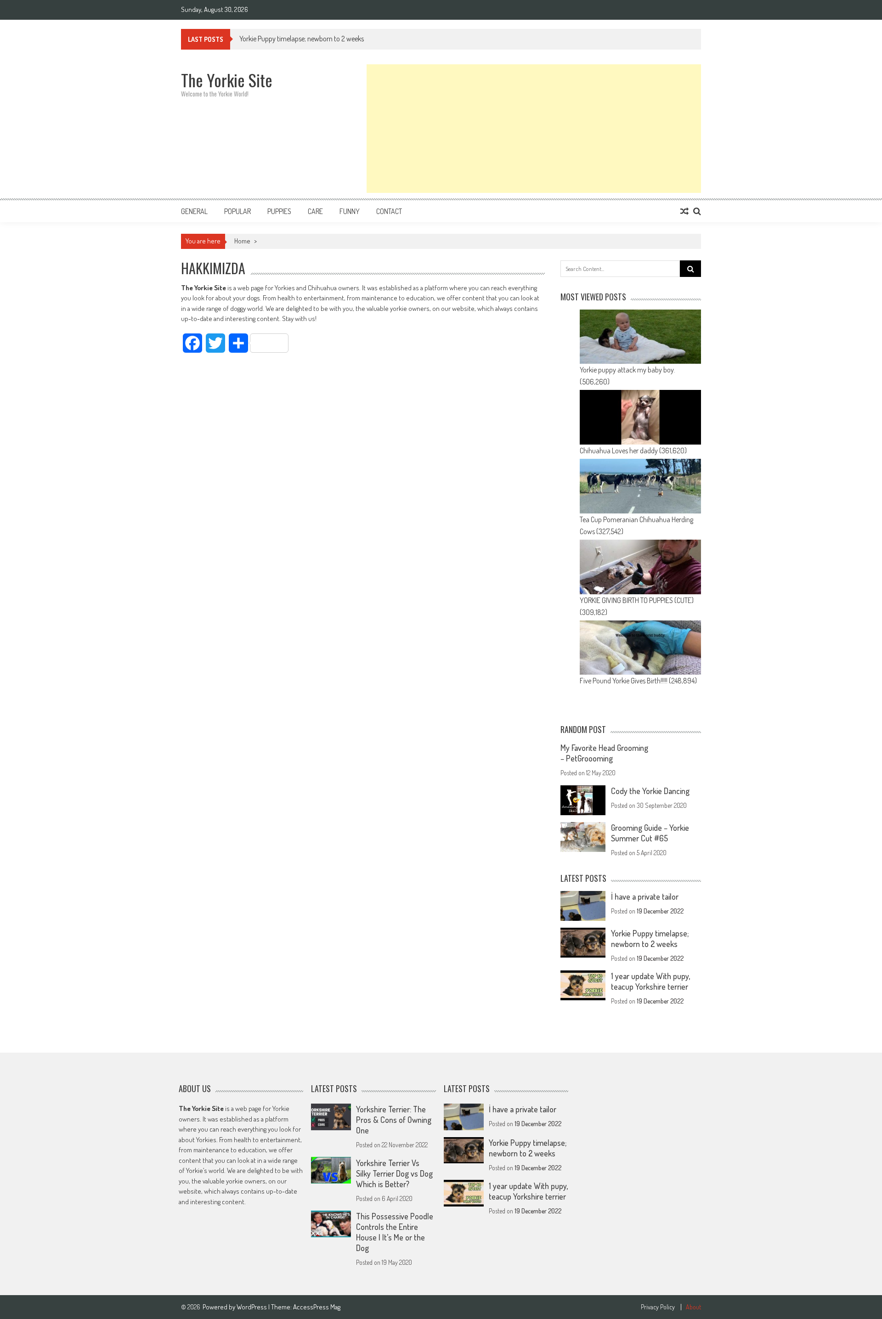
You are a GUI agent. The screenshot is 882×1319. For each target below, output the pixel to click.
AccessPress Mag (316, 1306)
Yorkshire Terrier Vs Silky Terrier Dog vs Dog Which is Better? (394, 1173)
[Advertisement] (534, 128)
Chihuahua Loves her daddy (619, 450)
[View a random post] (684, 211)
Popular (237, 211)
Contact (389, 211)
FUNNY (349, 211)
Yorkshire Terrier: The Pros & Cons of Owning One (393, 1119)
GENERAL (194, 211)
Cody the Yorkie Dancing (650, 791)
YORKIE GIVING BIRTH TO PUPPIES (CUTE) (637, 600)
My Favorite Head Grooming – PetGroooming (604, 753)
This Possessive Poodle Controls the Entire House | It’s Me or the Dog (394, 1232)
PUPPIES (279, 211)
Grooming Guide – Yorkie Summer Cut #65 (650, 833)
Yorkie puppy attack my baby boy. (627, 369)
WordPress (252, 1306)
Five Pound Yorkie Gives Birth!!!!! (623, 680)
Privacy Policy (658, 1307)
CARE (315, 211)
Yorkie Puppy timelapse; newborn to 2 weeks (301, 38)
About (693, 1307)
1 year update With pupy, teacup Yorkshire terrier (650, 981)
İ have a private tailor (644, 896)
